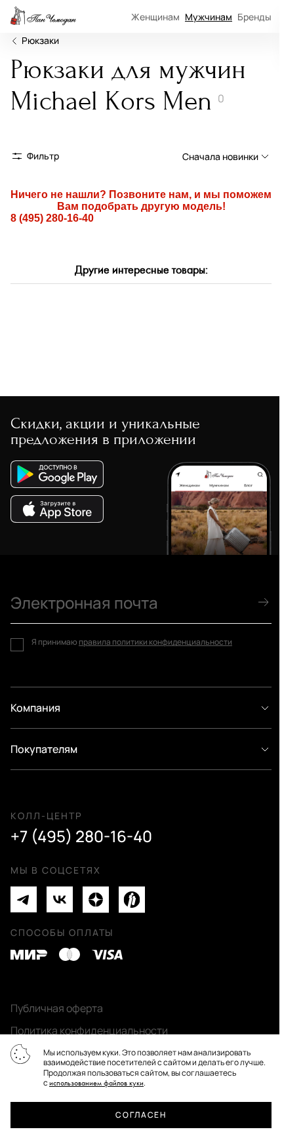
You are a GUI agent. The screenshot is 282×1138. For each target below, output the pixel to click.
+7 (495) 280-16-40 (81, 836)
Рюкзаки (40, 40)
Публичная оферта (56, 1008)
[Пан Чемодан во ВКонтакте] (60, 899)
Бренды (254, 16)
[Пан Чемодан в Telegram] (23, 899)
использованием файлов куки (96, 1083)
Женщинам (155, 16)
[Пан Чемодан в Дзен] (96, 899)
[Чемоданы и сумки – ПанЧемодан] (43, 16)
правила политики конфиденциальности (155, 641)
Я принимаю (131, 642)
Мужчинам (208, 16)
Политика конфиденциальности (89, 1030)
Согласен (140, 1114)
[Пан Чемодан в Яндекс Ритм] (132, 899)
